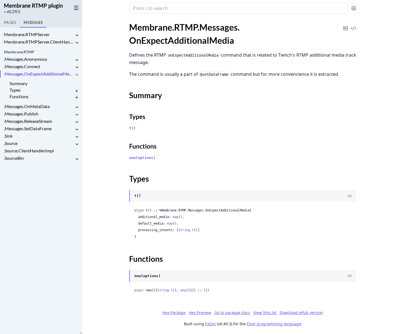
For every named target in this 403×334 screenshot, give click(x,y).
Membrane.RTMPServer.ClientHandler (39, 41)
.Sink (8, 135)
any (183, 290)
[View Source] (353, 24)
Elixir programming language (274, 323)
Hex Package (174, 312)
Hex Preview (200, 312)
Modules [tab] (33, 22)
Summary (18, 83)
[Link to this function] (124, 276)
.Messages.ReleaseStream (28, 121)
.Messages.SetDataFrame (28, 128)
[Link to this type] (124, 196)
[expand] (77, 35)
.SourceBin (14, 158)
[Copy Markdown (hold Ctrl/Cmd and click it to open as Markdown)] (345, 24)
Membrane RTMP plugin (33, 5)
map (175, 217)
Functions (19, 96)
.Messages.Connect (22, 66)
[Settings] (353, 8)
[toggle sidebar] (75, 7)
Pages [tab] (10, 22)
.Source (11, 143)
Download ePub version (301, 312)
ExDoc (210, 323)
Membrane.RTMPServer (27, 34)
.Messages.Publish (21, 113)
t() (132, 128)
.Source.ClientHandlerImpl (29, 150)
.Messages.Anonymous (25, 59)
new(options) (142, 158)
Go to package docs (232, 312)
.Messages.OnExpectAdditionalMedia (39, 73)
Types (15, 89)
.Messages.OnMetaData (27, 106)
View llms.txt (265, 312)
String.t (186, 230)
